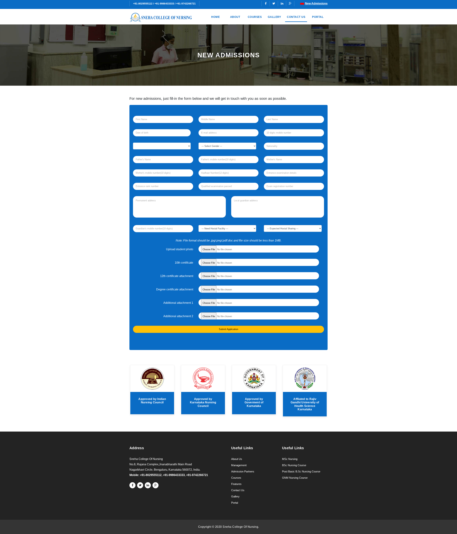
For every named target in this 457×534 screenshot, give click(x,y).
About (235, 16)
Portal (317, 16)
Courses (255, 16)
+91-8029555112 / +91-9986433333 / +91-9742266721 (164, 3)
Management (239, 465)
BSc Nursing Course (294, 465)
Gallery (274, 16)
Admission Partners (242, 471)
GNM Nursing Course (295, 477)
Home (215, 16)
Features (236, 483)
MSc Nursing (289, 458)
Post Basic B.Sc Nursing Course (301, 471)
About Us (236, 458)
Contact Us (296, 16)
